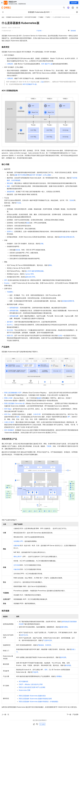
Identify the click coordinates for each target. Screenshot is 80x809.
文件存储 (17, 565)
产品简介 (47, 17)
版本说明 (63, 657)
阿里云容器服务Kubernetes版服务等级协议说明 (35, 698)
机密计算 (10, 335)
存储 (41, 243)
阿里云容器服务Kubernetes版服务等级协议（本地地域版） (39, 701)
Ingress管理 (29, 274)
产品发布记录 (47, 640)
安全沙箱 (10, 330)
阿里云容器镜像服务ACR (12, 392)
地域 (17, 417)
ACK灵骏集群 (9, 430)
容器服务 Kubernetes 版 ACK (14, 17)
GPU (6, 280)
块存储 (18, 250)
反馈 (43, 724)
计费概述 (59, 676)
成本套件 (10, 322)
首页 (3, 17)
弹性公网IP (17, 556)
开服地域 (41, 645)
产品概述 (40, 17)
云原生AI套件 (9, 422)
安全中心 (10, 325)
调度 (8, 186)
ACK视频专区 (23, 681)
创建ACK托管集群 (20, 175)
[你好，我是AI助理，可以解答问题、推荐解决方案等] (68, 7)
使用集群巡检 (13, 310)
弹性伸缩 (10, 183)
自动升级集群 (15, 180)
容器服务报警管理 (68, 301)
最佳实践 (68, 665)
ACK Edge (7, 409)
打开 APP (74, 3)
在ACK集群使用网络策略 (35, 271)
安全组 (71, 200)
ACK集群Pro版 (46, 64)
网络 (50, 265)
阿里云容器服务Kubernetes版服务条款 (32, 696)
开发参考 (35, 672)
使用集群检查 (13, 308)
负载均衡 (17, 545)
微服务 (39, 398)
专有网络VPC (18, 541)
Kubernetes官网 (24, 690)
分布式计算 (37, 414)
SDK (46, 669)
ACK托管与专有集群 (30, 17)
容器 (27, 223)
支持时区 (48, 645)
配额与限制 (64, 627)
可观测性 (10, 292)
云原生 (60, 335)
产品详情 (38, 30)
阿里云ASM (8, 398)
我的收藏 (73, 30)
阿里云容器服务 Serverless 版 (14, 403)
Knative (6, 283)
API (69, 417)
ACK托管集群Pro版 (30, 84)
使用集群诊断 (13, 316)
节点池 (18, 203)
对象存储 (17, 569)
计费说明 (10, 64)
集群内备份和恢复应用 (66, 237)
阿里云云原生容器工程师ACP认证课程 (32, 687)
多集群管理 (10, 191)
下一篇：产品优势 (72, 714)
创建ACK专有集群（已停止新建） (40, 175)
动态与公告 (24, 635)
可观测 (49, 446)
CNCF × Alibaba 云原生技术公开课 (30, 684)
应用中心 (10, 231)
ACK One (7, 414)
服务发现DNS (30, 277)
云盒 (42, 82)
